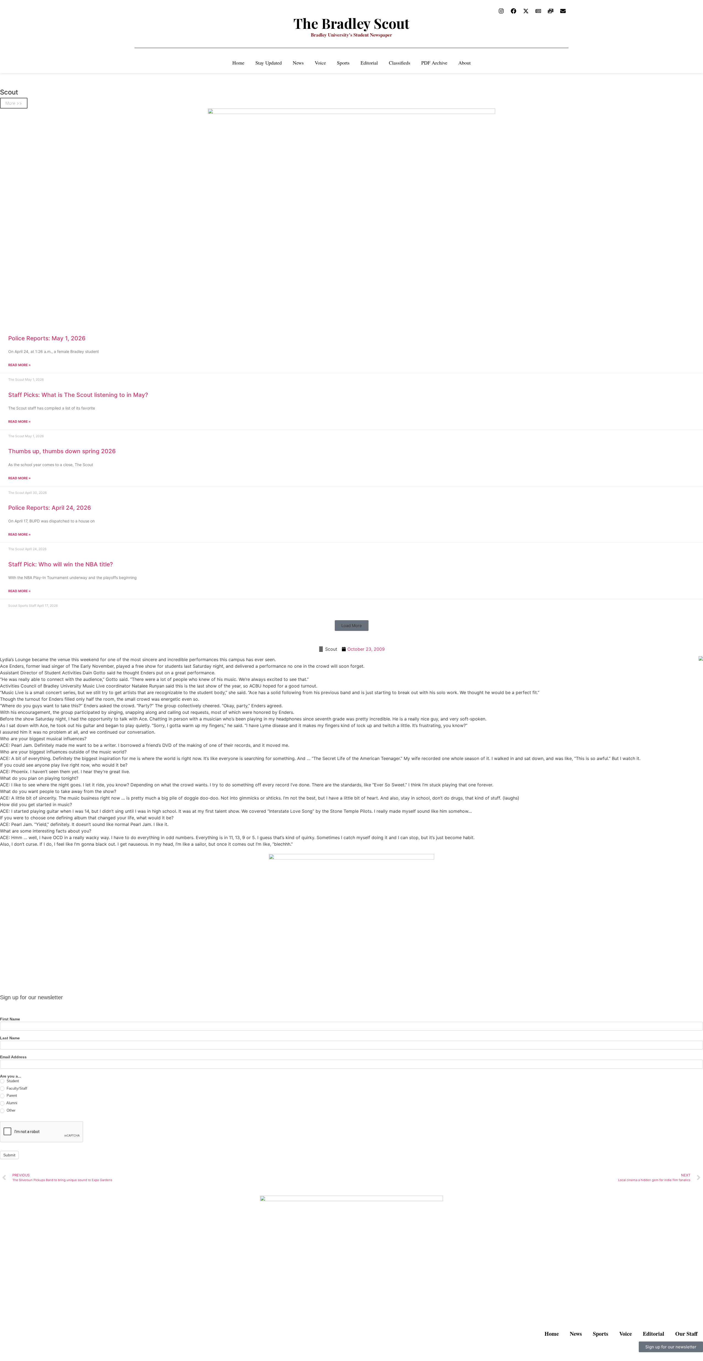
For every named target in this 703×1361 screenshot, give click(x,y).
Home (238, 62)
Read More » (19, 365)
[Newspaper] (538, 10)
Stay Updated (268, 62)
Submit (9, 1155)
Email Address (13, 1057)
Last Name (10, 1038)
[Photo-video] (550, 10)
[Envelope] (562, 10)
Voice (320, 62)
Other (10, 1110)
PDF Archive (434, 62)
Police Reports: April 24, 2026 (49, 507)
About (464, 62)
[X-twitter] (525, 10)
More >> (13, 103)
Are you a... (10, 1076)
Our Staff (686, 1334)
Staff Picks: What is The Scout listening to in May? (78, 394)
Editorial (369, 62)
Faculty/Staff (16, 1088)
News (298, 62)
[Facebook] (513, 10)
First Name (10, 1019)
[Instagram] (501, 10)
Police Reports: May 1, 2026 (46, 338)
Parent (11, 1095)
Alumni (11, 1103)
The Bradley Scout (351, 23)
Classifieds (399, 62)
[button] (352, 625)
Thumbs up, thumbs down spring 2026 (62, 451)
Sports (343, 62)
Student (12, 1081)
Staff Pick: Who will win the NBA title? (60, 564)
